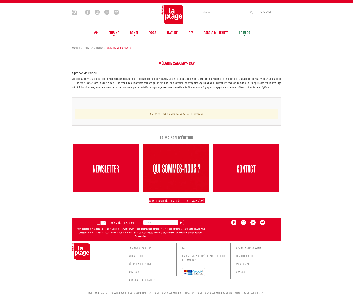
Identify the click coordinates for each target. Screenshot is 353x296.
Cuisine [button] (113, 32)
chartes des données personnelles (131, 293)
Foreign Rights (244, 256)
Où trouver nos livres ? (142, 264)
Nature (172, 32)
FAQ (184, 248)
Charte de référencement (249, 293)
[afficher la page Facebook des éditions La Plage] (233, 222)
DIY (191, 32)
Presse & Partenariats (248, 248)
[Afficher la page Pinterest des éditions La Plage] (116, 12)
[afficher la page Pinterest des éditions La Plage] (262, 222)
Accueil (76, 48)
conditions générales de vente (214, 293)
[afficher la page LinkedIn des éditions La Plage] (253, 222)
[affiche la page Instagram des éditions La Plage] (243, 222)
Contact (240, 272)
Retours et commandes (142, 280)
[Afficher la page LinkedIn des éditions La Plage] (106, 12)
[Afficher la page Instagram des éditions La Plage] (97, 12)
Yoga (152, 32)
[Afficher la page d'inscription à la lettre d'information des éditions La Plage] (76, 12)
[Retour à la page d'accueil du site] (172, 14)
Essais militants (216, 32)
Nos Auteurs (136, 256)
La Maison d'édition (140, 248)
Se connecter (267, 12)
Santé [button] (134, 32)
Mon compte (243, 264)
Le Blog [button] (244, 32)
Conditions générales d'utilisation (174, 293)
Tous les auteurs (93, 48)
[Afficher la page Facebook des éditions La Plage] (87, 12)
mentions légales (98, 293)
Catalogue (134, 272)
